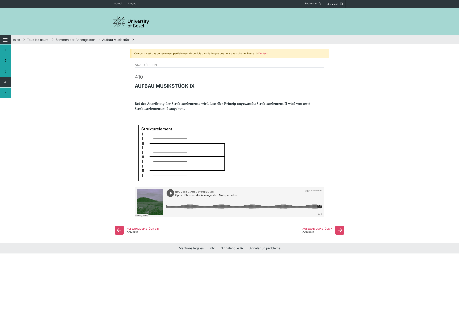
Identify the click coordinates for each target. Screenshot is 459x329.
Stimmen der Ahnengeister (75, 40)
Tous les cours (37, 40)
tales (16, 40)
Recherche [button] (311, 3)
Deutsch (263, 53)
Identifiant (332, 4)
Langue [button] (132, 3)
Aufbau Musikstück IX (118, 40)
